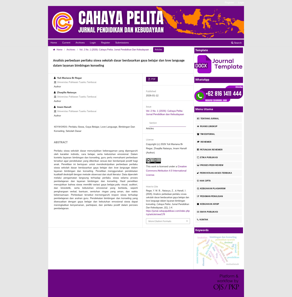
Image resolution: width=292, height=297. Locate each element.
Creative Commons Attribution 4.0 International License (166, 170)
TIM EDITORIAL (207, 134)
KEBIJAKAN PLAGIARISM (212, 188)
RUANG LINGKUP (208, 126)
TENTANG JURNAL (209, 118)
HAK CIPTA (205, 181)
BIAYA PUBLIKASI (209, 212)
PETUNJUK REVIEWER (211, 149)
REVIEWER (205, 142)
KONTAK (203, 219)
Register (105, 42)
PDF (153, 79)
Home (54, 42)
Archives (80, 42)
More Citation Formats (159, 221)
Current (66, 42)
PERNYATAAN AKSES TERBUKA (215, 173)
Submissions (122, 42)
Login (93, 42)
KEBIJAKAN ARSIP (209, 204)
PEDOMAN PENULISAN (211, 196)
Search (237, 42)
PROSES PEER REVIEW (211, 165)
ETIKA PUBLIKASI (209, 157)
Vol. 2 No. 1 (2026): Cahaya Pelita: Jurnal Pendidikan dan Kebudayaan (114, 49)
